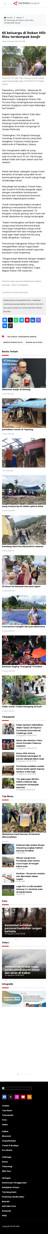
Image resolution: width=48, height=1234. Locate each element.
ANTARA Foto (9, 1206)
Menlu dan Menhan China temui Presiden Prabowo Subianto (29, 743)
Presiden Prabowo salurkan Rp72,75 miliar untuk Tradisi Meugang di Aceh (22, 705)
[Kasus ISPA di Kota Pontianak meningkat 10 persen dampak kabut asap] (8, 757)
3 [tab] (24, 939)
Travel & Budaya (10, 1145)
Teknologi (7, 1166)
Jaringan (6, 1178)
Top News (7, 796)
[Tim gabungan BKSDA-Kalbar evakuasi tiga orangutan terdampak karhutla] (8, 783)
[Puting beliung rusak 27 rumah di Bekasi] (23, 453)
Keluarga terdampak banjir (21, 337)
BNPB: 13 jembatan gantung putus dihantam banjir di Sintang (20, 388)
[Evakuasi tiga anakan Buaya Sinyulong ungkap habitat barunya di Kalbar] (8, 849)
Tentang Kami (9, 1192)
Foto (4, 901)
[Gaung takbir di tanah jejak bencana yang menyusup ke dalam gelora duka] (24, 490)
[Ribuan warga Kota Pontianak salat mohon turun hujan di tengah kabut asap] (8, 862)
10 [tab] (42, 980)
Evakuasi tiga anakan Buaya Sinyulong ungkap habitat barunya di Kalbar (30, 848)
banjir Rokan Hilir (13, 342)
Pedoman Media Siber (13, 1197)
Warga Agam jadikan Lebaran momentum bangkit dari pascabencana (23, 625)
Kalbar (5, 1131)
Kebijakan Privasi (10, 1187)
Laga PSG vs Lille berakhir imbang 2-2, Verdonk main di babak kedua (29, 889)
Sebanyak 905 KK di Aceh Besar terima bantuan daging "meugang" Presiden (23, 665)
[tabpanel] (24, 922)
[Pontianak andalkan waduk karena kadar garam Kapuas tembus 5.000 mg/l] (8, 770)
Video (5, 942)
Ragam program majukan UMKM (21, 1064)
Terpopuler (8, 717)
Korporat (6, 1211)
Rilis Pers (6, 1171)
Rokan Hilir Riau (34, 342)
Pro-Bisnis (7, 1150)
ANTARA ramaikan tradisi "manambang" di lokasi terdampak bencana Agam (23, 585)
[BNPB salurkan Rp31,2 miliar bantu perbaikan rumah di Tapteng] (24, 413)
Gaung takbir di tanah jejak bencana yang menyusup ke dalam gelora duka (22, 505)
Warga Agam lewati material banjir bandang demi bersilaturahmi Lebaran (22, 545)
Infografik (7, 984)
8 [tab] (34, 980)
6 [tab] (26, 980)
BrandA (5, 1201)
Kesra (19, 17)
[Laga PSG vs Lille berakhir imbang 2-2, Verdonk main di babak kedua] (8, 890)
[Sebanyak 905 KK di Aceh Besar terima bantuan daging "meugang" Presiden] (24, 650)
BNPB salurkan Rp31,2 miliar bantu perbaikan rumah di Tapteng (20, 428)
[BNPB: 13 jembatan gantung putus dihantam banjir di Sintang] (24, 373)
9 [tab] (38, 980)
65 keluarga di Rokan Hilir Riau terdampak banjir (18, 21)
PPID (4, 1215)
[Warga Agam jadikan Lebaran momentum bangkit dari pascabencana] (24, 610)
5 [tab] (32, 939)
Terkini (5, 1106)
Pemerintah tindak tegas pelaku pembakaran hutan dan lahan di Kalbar (22, 969)
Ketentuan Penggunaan (14, 1183)
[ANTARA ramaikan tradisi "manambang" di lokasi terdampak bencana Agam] (24, 570)
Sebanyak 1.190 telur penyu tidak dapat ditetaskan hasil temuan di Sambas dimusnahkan (23, 834)
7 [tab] (30, 980)
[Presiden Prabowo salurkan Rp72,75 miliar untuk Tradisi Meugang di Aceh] (24, 690)
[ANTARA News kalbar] (26, 3)
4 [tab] (28, 939)
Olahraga (6, 1157)
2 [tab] (20, 939)
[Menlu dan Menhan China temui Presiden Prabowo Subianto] (8, 744)
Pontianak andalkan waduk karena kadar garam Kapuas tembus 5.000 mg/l (30, 769)
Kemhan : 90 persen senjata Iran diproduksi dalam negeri (30, 876)
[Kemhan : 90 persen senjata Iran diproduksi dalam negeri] (8, 877)
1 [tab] (16, 939)
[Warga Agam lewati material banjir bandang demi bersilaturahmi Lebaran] (24, 530)
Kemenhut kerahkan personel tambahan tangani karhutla (23, 928)
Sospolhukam (9, 1141)
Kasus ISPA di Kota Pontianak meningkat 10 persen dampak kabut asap (30, 756)
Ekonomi (6, 1136)
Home (9, 17)
